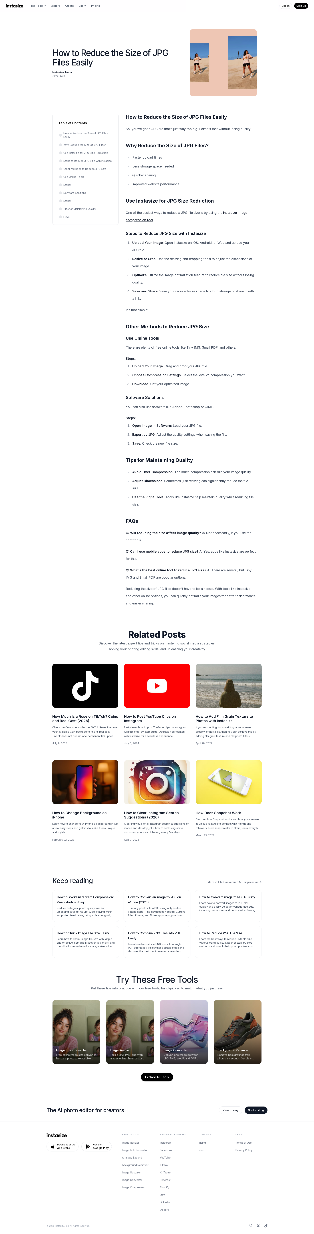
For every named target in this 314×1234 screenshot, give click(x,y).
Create (69, 5)
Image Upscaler (131, 1172)
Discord (164, 1209)
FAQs (66, 216)
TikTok (164, 1165)
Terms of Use (244, 1142)
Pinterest (165, 1179)
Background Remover (135, 1165)
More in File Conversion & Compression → (235, 882)
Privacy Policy (244, 1150)
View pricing (231, 1110)
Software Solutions (74, 192)
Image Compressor (133, 1187)
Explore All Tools (157, 1077)
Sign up (301, 5)
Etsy (162, 1194)
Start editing (256, 1110)
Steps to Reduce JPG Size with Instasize (87, 160)
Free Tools (36, 5)
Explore (55, 5)
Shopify (164, 1187)
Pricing (95, 5)
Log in (286, 5)
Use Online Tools (73, 176)
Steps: (67, 184)
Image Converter (132, 1179)
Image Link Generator (135, 1150)
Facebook (166, 1150)
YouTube (165, 1157)
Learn (82, 5)
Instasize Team (62, 72)
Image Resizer (130, 1142)
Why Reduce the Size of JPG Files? (84, 144)
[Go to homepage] (14, 6)
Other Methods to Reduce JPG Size (84, 168)
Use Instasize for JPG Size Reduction (85, 152)
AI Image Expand (132, 1157)
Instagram (165, 1142)
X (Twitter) (166, 1172)
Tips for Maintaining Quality (79, 208)
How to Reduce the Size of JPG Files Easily (85, 135)
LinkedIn (165, 1202)
